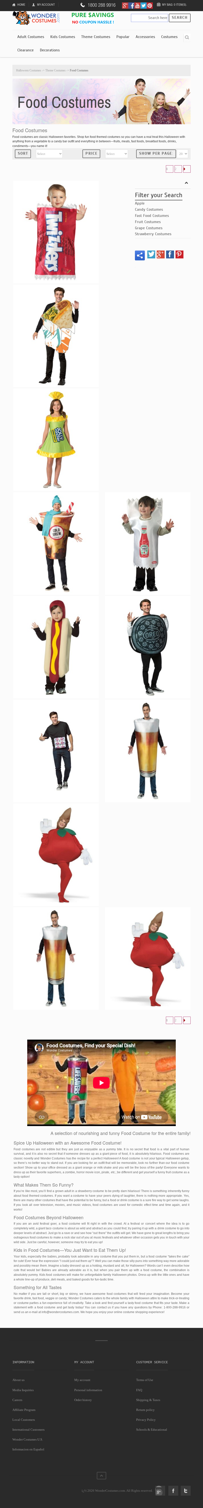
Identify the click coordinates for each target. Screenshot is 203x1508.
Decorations (50, 50)
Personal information (88, 1390)
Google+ (160, 1491)
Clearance (25, 50)
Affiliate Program (23, 1410)
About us (18, 1380)
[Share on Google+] (161, 254)
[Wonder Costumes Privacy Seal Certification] (32, 1488)
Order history (83, 1400)
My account (82, 1380)
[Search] (187, 38)
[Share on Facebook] (170, 254)
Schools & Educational (151, 1429)
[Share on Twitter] (151, 254)
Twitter (186, 1491)
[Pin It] (179, 254)
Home (21, 4)
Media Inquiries (23, 1390)
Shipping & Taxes (148, 1400)
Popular (122, 36)
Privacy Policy (146, 1420)
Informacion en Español (28, 1449)
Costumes (169, 36)
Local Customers (23, 1420)
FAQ (139, 1390)
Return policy (145, 1410)
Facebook (173, 1491)
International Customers (28, 1429)
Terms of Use (144, 1380)
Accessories (145, 36)
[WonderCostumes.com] (37, 18)
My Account (46, 4)
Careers (17, 1400)
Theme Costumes (95, 36)
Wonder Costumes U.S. (27, 1439)
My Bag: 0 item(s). (174, 4)
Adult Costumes (30, 36)
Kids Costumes (62, 36)
